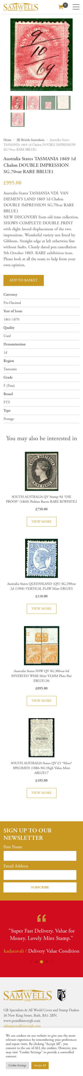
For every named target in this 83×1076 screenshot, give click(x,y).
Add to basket (23, 280)
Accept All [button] (40, 1065)
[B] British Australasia (30, 140)
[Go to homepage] (20, 7)
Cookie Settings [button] (17, 1065)
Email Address (15, 866)
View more (42, 521)
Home (7, 140)
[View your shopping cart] (61, 6)
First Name (12, 847)
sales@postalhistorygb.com (22, 1026)
